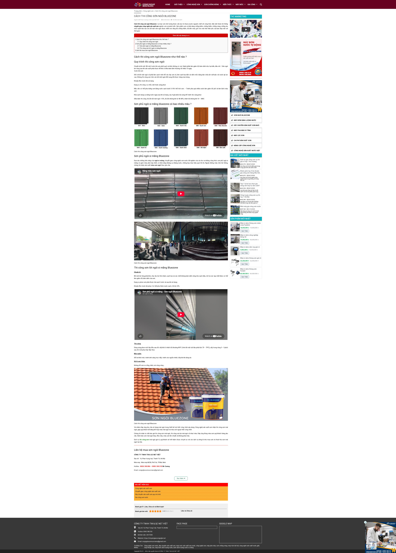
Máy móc (239, 4)
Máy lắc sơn (239, 135)
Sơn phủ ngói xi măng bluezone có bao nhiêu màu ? (153, 44)
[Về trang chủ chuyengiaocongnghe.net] (146, 4)
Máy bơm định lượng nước (245, 120)
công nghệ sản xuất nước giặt (249, 546)
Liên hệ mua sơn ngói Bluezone (146, 50)
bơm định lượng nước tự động (183, 547)
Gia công (251, 4)
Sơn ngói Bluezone (242, 115)
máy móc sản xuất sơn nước (185, 546)
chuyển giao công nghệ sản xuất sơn (146, 26)
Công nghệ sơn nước (151, 546)
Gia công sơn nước (141, 497)
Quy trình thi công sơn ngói (147, 41)
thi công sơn (144, 440)
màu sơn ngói (156, 165)
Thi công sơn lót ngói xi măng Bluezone (152, 48)
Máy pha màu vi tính (242, 130)
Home (167, 4)
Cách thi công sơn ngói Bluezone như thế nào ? (152, 39)
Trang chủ (138, 11)
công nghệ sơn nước (181, 160)
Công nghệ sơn (193, 4)
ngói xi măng (159, 160)
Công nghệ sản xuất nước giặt (247, 150)
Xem (187, 35)
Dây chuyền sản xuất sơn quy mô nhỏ (148, 494)
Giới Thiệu (178, 4)
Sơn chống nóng (211, 4)
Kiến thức (227, 4)
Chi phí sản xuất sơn (242, 140)
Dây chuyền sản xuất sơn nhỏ (246, 125)
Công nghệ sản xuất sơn (203, 427)
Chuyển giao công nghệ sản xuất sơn (147, 491)
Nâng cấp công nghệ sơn (244, 145)
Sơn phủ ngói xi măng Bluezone (149, 46)
